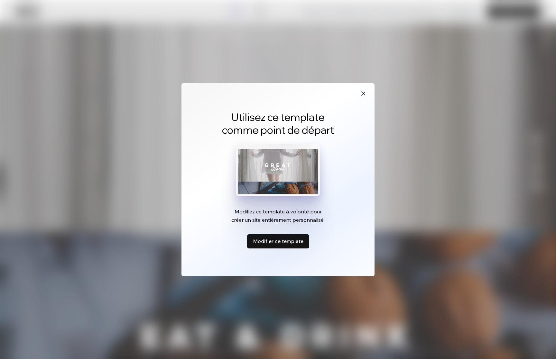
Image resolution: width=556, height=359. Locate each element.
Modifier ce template (278, 241)
